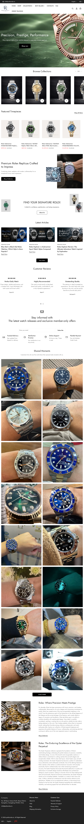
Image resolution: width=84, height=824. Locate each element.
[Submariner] (11, 90)
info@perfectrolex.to (6, 806)
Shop (19, 6)
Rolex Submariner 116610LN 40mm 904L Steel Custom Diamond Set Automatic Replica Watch (50, 145)
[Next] (80, 129)
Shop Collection (8, 179)
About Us (42, 213)
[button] (80, 8)
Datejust (31, 100)
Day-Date (56, 100)
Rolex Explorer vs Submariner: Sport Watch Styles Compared (40, 248)
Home (14, 6)
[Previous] (4, 129)
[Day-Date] (60, 90)
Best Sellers (39, 6)
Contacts (50, 6)
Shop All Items (78, 113)
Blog (31, 806)
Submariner (9, 100)
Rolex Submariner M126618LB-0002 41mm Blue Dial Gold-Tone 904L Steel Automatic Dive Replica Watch (71, 145)
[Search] (72, 8)
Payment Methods (55, 801)
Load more (42, 694)
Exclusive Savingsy (56, 809)
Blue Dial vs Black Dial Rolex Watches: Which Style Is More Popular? (12, 249)
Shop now (23, 49)
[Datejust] (36, 90)
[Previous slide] (76, 71)
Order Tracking (17, 11)
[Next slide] (81, 71)
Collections (27, 6)
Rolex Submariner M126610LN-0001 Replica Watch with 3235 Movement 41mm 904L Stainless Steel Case (9, 145)
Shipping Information (35, 809)
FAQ (57, 6)
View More (42, 260)
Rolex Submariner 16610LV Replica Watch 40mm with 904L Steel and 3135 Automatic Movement (29, 145)
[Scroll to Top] (81, 815)
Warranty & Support (56, 804)
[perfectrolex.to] (5, 9)
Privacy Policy (54, 806)
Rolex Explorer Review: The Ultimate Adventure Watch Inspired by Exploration (69, 249)
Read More (4, 254)
